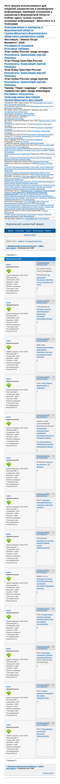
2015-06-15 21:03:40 (43, 378)
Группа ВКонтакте (22, 147)
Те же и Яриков (43, 218)
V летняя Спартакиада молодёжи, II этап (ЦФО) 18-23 (24, 167)
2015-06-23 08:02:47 (43, 533)
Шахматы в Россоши (37, 196)
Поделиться (41, 263)
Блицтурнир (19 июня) (39, 150)
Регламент (11, 94)
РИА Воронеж (34, 194)
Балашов (48, 214)
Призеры (10, 57)
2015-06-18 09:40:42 (43, 416)
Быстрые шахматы (19, 159)
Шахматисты (9, 212)
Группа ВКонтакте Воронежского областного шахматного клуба (25, 35)
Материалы (21, 104)
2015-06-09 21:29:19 (43, 301)
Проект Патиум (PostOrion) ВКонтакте (24, 183)
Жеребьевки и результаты (43, 103)
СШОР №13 (21, 203)
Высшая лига (41, 163)
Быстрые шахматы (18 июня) (20, 150)
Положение (18, 108)
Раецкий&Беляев (31, 218)
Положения (12, 104)
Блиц (33, 115)
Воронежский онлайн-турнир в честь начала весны (23, 185)
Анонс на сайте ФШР (46, 145)
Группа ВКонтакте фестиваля (23, 100)
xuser (8, 265)
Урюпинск (40, 214)
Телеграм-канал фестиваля (22, 97)
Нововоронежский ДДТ (12, 199)
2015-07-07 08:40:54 (43, 685)
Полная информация (37, 189)
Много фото (8, 108)
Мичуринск (14, 216)
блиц (39, 176)
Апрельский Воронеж (12, 154)
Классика (22, 115)
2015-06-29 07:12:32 (43, 609)
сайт (43, 203)
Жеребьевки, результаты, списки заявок (19, 113)
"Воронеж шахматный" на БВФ (32, 205)
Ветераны (8, 159)
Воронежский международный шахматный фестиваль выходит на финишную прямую (45, 433)
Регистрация (39, 143)
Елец (18, 214)
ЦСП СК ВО (43, 194)
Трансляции (47, 124)
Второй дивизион (45, 158)
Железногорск (29, 216)
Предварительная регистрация (15, 112)
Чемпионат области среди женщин (17, 173)
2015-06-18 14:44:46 (43, 457)
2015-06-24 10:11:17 (43, 571)
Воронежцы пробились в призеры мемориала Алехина (45, 655)
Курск (21, 216)
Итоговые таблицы (16, 48)
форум (38, 203)
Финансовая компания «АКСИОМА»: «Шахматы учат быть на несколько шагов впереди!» (45, 352)
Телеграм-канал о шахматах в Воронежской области (23, 29)
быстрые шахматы (30, 176)
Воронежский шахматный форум (22, 246)
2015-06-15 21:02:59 (43, 340)
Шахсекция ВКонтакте (12, 205)
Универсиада (25, 154)
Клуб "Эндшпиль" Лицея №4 (45, 198)
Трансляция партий (33, 54)
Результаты (12, 54)
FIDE (25, 201)
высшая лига (48, 174)
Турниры (45, 211)
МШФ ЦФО (36, 201)
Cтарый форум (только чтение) (32, 207)
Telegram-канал (44, 120)
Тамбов (7, 216)
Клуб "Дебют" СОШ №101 (24, 198)
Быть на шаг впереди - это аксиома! (44, 464)
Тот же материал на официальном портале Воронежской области (45, 444)
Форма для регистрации (13, 148)
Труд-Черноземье (28, 199)
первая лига (39, 174)
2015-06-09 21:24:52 (43, 263)
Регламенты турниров (18, 45)
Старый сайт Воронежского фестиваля (30, 208)
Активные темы (30, 235)
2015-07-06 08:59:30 (43, 647)
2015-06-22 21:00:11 (43, 495)
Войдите (21, 241)
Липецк (13, 214)
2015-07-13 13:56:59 (43, 724)
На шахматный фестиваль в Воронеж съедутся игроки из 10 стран (45, 279)
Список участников (27, 143)
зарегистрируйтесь (35, 241)
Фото (6, 104)
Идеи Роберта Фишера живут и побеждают (44, 385)
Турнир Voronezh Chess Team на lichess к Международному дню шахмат (29, 186)
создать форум (48, 773)
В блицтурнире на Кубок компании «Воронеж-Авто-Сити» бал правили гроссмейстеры (45, 619)
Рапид (28, 115)
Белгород (24, 214)
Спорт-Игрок (23, 194)
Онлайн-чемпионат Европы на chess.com (28, 188)
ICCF (28, 203)
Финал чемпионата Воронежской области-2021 (21, 158)
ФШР (29, 201)
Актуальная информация (13, 138)
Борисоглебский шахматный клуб (16, 196)
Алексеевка (32, 214)
